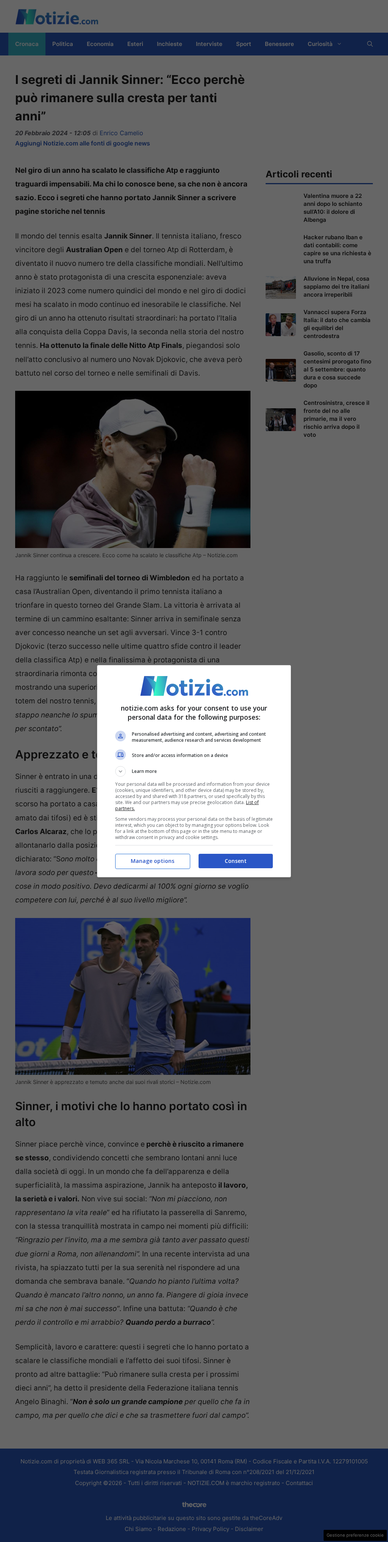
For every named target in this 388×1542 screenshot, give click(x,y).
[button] (194, 771)
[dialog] (194, 771)
